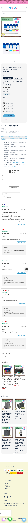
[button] (1, 8)
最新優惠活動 (7, 486)
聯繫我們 (6, 485)
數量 (4, 97)
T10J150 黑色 (8, 78)
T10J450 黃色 (18, 81)
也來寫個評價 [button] (14, 187)
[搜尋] (24, 12)
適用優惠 (5, 91)
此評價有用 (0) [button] (21, 224)
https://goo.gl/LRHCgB (18, 162)
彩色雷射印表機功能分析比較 (15, 138)
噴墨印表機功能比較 (14, 137)
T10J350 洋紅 (8, 81)
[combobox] (13, 197)
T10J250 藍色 (18, 78)
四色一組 (7, 84)
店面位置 (6, 483)
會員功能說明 (4, 137)
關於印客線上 (6, 518)
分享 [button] (6, 119)
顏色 (4, 75)
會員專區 (6, 488)
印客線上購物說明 (14, 518)
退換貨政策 (20, 518)
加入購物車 (9, 115)
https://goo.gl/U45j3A (10, 166)
